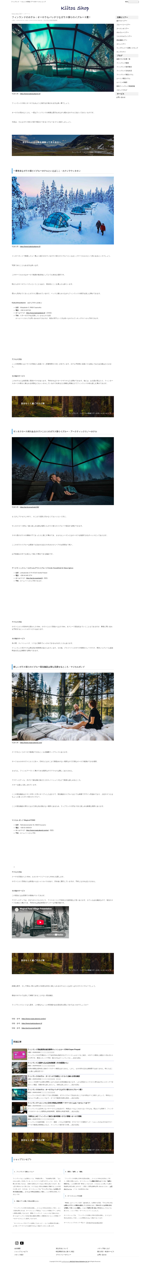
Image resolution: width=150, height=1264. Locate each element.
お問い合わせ (120, 97)
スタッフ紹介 (19, 1255)
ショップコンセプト (21, 1251)
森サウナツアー (121, 21)
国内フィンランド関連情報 (125, 86)
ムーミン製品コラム (122, 78)
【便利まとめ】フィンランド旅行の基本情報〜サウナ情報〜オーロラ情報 (55, 1116)
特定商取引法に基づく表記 (65, 1251)
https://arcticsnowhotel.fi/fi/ (29, 507)
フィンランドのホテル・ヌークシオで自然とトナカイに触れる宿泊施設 (54, 1076)
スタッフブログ (121, 90)
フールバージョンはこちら (94, 1222)
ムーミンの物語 (121, 82)
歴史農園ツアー (121, 40)
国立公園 (58, 1079)
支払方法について (62, 1248)
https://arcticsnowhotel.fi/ (34, 578)
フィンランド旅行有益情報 (50, 20)
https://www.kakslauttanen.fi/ (30, 94)
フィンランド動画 (122, 63)
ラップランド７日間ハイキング (126, 48)
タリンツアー (120, 44)
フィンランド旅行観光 (123, 67)
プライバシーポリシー (63, 1255)
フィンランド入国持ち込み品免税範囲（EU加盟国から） (48, 1063)
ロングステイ (120, 52)
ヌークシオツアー (122, 28)
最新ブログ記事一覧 (122, 59)
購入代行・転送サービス (105, 1251)
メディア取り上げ (103, 1248)
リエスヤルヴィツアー (123, 36)
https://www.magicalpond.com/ (31, 743)
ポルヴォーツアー (122, 32)
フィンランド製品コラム (124, 74)
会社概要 (17, 1248)
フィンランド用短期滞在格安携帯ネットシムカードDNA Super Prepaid (54, 1049)
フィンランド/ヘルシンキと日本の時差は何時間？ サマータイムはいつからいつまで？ (59, 1103)
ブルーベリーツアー (122, 24)
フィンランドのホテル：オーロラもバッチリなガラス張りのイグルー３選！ (55, 1089)
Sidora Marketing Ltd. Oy (82, 1261)
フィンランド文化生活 (123, 70)
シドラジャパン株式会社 (68, 1261)
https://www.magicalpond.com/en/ (37, 830)
